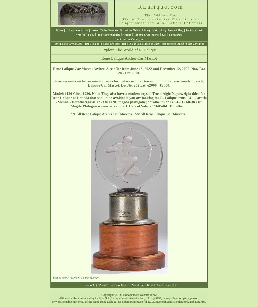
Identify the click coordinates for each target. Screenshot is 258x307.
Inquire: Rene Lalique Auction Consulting (183, 44)
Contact (89, 284)
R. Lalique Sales (130, 30)
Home (59, 30)
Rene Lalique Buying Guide (68, 44)
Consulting (159, 30)
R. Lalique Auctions (77, 30)
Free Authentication (108, 34)
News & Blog (175, 30)
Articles (127, 34)
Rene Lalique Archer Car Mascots (107, 114)
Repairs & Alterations (146, 34)
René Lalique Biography (161, 284)
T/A (164, 34)
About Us (137, 284)
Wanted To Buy (85, 34)
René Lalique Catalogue (129, 39)
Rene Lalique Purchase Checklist (102, 44)
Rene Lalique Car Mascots (165, 114)
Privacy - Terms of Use (112, 284)
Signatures (175, 34)
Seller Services (109, 30)
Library (146, 30)
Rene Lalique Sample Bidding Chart (140, 44)
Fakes (94, 30)
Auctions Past (194, 30)
